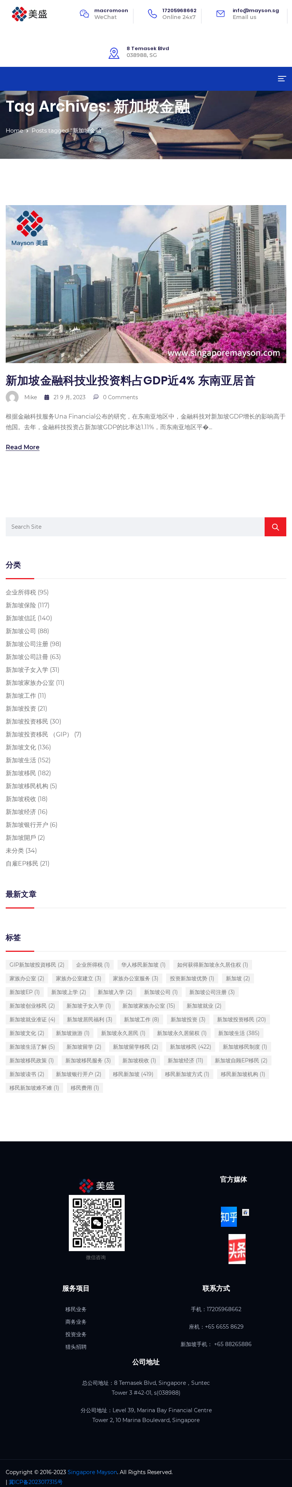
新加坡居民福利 (90, 1019)
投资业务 (76, 1334)
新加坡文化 (21, 747)
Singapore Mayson (92, 1472)
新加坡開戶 (21, 837)
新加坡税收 (21, 799)
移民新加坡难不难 (34, 1087)
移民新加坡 (133, 1074)
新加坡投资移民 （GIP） (39, 734)
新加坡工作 (21, 695)
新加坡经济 (21, 811)
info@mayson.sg (256, 10)
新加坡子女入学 (27, 669)
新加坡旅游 (73, 1033)
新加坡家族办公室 (30, 682)
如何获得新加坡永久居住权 (212, 964)
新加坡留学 (84, 1046)
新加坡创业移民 (32, 1005)
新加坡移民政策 (32, 1060)
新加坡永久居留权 (182, 1033)
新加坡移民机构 (27, 786)
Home (14, 130)
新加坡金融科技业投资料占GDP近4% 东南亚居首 (131, 380)
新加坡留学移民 (136, 1046)
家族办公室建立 (79, 978)
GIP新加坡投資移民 (37, 964)
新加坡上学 (68, 992)
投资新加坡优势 (192, 978)
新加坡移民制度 (245, 1046)
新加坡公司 (21, 631)
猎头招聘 (76, 1346)
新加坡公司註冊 (27, 657)
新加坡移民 (21, 773)
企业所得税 (21, 592)
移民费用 (85, 1087)
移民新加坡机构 (243, 1074)
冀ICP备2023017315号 (36, 1482)
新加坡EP (25, 992)
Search (275, 526)
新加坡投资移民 (27, 721)
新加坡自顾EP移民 (241, 1060)
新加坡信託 (21, 618)
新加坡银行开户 (27, 824)
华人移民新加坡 (143, 964)
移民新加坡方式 (187, 1074)
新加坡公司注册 (27, 644)
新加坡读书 (27, 1074)
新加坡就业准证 (33, 1019)
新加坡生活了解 (32, 1046)
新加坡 (238, 978)
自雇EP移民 (22, 863)
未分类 (15, 850)
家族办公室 (27, 978)
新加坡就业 (204, 1005)
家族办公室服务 (136, 978)
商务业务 (76, 1321)
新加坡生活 (21, 760)
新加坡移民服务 (88, 1060)
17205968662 (179, 10)
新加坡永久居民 (123, 1033)
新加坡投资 (21, 708)
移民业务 (76, 1309)
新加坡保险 (21, 605)
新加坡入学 (115, 992)
